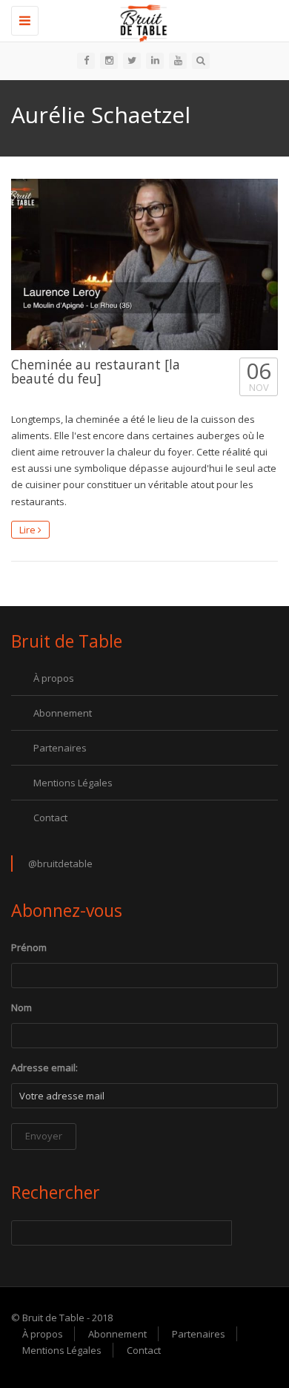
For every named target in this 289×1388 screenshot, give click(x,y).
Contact (50, 817)
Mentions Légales (73, 782)
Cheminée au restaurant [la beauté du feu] (95, 371)
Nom (21, 1007)
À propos (53, 678)
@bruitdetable (60, 863)
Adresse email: (44, 1067)
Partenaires (60, 747)
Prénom (29, 947)
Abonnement (62, 713)
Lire (28, 529)
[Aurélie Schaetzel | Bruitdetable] (140, 18)
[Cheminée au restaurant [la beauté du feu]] (144, 265)
